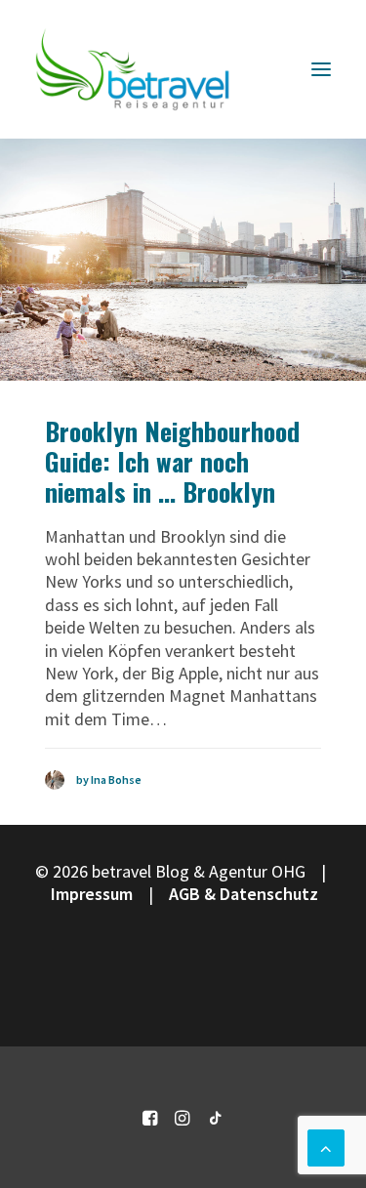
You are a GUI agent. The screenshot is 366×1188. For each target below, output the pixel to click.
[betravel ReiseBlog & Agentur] (132, 69)
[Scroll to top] (326, 1145)
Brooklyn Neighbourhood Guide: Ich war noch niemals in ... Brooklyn (172, 461)
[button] (321, 69)
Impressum (92, 893)
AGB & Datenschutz (243, 893)
